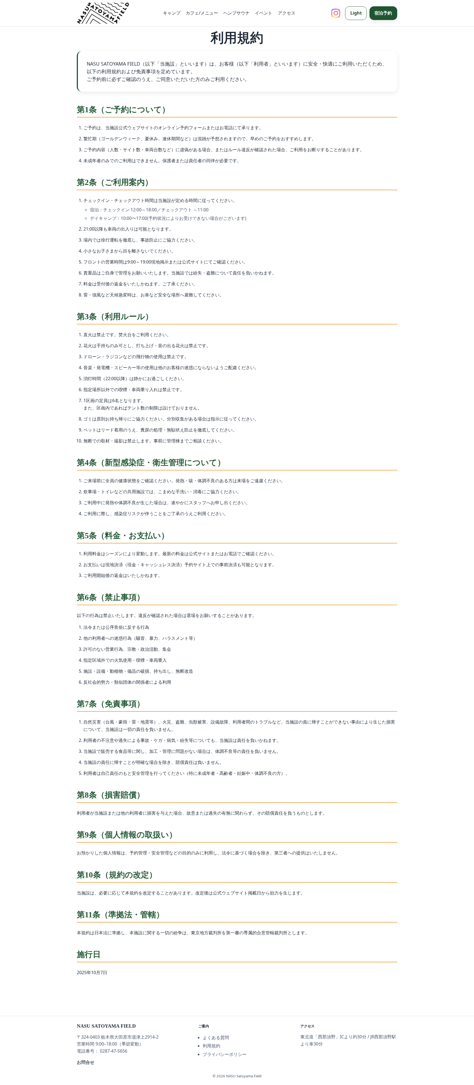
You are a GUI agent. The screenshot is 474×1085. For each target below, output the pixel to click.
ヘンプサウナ (236, 13)
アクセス (286, 13)
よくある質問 (216, 1037)
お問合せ (85, 1062)
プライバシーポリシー (225, 1054)
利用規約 (211, 1046)
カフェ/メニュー (202, 13)
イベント (263, 13)
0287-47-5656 (113, 1051)
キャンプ (171, 13)
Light (356, 13)
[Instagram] (335, 13)
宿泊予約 (383, 13)
